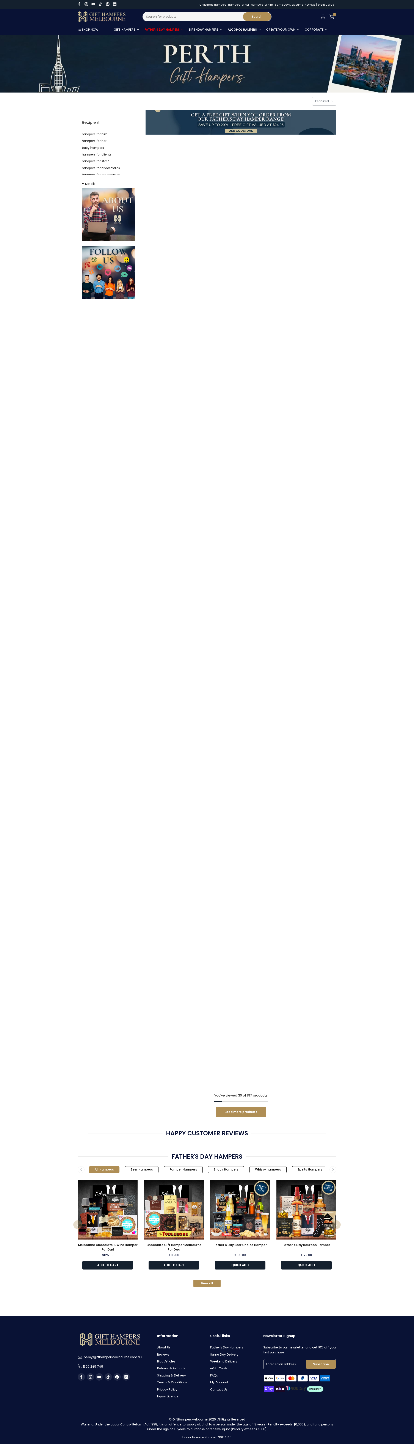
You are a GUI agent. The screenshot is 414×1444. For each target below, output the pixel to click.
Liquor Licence (168, 1396)
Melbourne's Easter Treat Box (241, 774)
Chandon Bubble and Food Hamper (176, 964)
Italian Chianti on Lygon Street (306, 1059)
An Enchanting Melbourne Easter (306, 774)
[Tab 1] (104, 1169)
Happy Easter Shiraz (176, 204)
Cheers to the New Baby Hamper (240, 489)
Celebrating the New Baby (306, 489)
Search (257, 16)
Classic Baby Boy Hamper (176, 394)
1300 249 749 (93, 1366)
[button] (203, 145)
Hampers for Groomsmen (101, 175)
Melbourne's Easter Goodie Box (176, 774)
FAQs (214, 1375)
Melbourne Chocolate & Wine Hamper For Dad (108, 1247)
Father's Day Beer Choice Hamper (240, 1245)
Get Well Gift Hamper (176, 869)
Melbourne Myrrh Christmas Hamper (176, 679)
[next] (336, 1224)
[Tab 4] (226, 1169)
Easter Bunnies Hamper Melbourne (306, 679)
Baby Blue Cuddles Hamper (241, 299)
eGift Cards (218, 1368)
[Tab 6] (310, 1169)
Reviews (310, 4)
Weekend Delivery (223, 1361)
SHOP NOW (90, 29)
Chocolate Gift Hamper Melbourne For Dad (173, 1247)
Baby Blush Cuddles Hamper (306, 299)
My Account (219, 1382)
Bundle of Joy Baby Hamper (176, 299)
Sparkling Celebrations (241, 394)
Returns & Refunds (171, 1368)
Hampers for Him (262, 4)
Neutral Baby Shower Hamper (176, 584)
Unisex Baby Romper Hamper (241, 964)
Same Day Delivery (224, 1354)
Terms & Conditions (172, 1382)
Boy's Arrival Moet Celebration (306, 204)
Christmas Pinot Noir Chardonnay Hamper (241, 586)
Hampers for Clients (96, 154)
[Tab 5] (268, 1169)
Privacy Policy (167, 1389)
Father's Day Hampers (226, 1347)
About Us (164, 1347)
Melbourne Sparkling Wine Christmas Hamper (306, 586)
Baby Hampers (93, 148)
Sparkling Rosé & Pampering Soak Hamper (175, 491)
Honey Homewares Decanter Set (241, 1059)
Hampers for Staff (95, 161)
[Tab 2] (141, 1169)
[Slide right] (332, 1169)
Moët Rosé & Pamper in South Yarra (241, 679)
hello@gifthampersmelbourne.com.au (113, 1357)
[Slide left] (81, 1169)
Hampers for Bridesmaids (101, 168)
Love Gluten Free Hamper (306, 869)
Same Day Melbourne (289, 4)
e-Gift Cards (325, 4)
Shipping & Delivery (171, 1375)
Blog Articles (166, 1361)
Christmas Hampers (212, 4)
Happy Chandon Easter (306, 394)
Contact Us (218, 1389)
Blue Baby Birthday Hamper (241, 204)
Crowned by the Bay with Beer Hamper (306, 964)
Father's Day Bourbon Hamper (306, 1245)
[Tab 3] (183, 1169)
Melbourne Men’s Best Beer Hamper (241, 869)
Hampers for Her (238, 4)
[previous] (77, 1224)
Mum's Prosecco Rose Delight (175, 1059)
